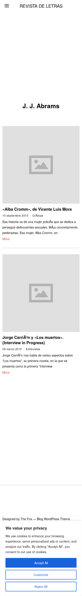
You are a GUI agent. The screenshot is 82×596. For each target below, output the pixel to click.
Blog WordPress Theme (53, 519)
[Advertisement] (41, 43)
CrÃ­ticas (37, 215)
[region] (41, 558)
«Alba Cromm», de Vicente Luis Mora (37, 209)
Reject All (41, 586)
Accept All (41, 563)
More (6, 239)
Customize (41, 574)
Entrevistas (33, 349)
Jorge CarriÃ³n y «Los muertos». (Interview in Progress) (32, 340)
